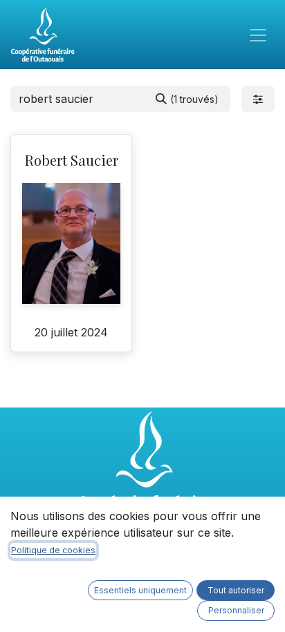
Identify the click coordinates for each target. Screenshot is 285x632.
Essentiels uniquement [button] (140, 590)
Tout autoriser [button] (236, 590)
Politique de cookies (53, 550)
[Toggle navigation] (258, 34)
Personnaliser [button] (236, 610)
